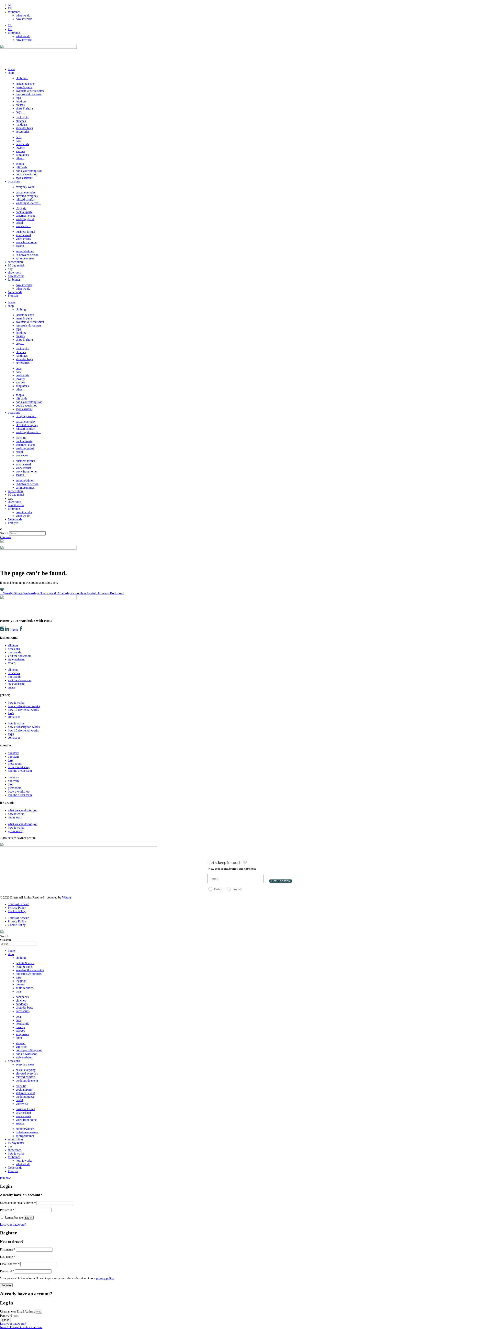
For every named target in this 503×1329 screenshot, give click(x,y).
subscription (15, 262)
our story (13, 753)
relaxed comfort (25, 199)
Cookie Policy (17, 911)
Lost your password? (13, 1224)
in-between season (27, 254)
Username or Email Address (17, 1311)
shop (11, 72)
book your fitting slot (29, 170)
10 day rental (16, 265)
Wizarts (66, 897)
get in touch (15, 817)
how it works (24, 19)
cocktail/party (24, 212)
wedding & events (27, 203)
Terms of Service (18, 904)
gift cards (21, 167)
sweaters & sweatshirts (30, 90)
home (11, 69)
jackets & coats (25, 83)
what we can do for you (22, 810)
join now (5, 537)
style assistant (24, 178)
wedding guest (25, 219)
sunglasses (22, 154)
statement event (25, 215)
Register (6, 1285)
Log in (28, 1217)
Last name (7, 1256)
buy (10, 269)
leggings (21, 101)
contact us (14, 716)
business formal (25, 231)
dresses (20, 105)
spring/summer (25, 258)
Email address (10, 1264)
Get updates (280, 881)
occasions (14, 181)
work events (23, 238)
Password (7, 1210)
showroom (14, 272)
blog (10, 760)
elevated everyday (27, 196)
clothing (21, 78)
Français (13, 295)
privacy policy (105, 1278)
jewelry (20, 147)
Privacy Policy (17, 907)
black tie (21, 208)
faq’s (11, 713)
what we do (23, 15)
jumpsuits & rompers (28, 94)
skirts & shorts (24, 108)
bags (18, 112)
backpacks (22, 117)
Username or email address (18, 1202)
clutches (21, 121)
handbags (22, 124)
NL (10, 4)
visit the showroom (19, 656)
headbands (22, 144)
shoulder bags (24, 128)
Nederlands (15, 292)
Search (4, 533)
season (20, 245)
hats (18, 140)
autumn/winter (25, 251)
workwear (22, 226)
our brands (14, 652)
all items (13, 645)
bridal (19, 222)
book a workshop (26, 174)
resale (11, 663)
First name (7, 1249)
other (19, 158)
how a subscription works (24, 706)
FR (10, 8)
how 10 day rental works (23, 709)
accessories (22, 131)
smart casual (23, 235)
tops (18, 97)
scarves (20, 151)
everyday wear (25, 187)
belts (18, 137)
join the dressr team (20, 770)
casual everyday (26, 192)
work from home (26, 242)
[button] (251, 529)
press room (14, 763)
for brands (14, 12)
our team (13, 756)
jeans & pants (24, 87)
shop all (20, 163)
